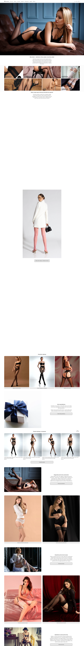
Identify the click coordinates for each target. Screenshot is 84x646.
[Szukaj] (75, 1)
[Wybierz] (21, 455)
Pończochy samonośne (61, 483)
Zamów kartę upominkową (61, 413)
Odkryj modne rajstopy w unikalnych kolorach (42, 260)
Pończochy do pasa (61, 563)
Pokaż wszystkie (77, 431)
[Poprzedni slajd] (5, 445)
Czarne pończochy (61, 644)
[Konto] (77, 1)
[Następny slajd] (21, 445)
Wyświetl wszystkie (42, 462)
